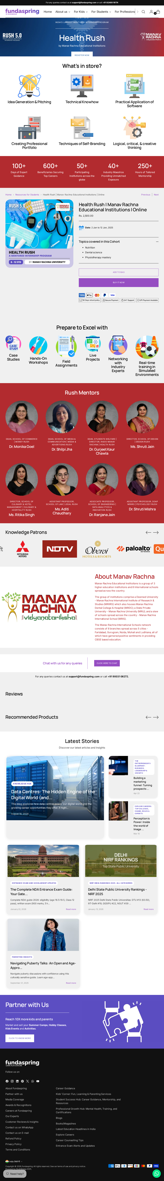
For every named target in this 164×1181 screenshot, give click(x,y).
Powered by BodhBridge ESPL (18, 1169)
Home (8, 194)
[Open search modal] (143, 12)
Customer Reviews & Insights (21, 1121)
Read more (71, 909)
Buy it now (119, 282)
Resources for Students (27, 194)
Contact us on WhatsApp (19, 1127)
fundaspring (27, 1166)
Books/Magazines (66, 1123)
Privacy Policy (13, 1144)
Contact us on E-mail (17, 1132)
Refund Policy (13, 1138)
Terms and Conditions (17, 1149)
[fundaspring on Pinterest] (23, 1082)
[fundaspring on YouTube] (38, 1082)
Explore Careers (65, 1134)
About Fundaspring (16, 1088)
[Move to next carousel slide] (156, 532)
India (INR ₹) (14, 1161)
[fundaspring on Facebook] (7, 1082)
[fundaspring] (22, 12)
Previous (145, 194)
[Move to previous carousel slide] (148, 532)
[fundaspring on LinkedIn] (18, 1082)
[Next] (137, 11)
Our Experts (12, 1116)
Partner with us (14, 1094)
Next (156, 194)
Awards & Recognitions (18, 1105)
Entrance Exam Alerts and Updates (75, 1145)
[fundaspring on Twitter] (28, 1082)
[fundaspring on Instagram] (12, 1082)
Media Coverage (14, 1099)
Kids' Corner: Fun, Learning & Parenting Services (83, 1094)
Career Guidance (65, 1088)
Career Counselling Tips (69, 1140)
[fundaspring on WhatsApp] (33, 1082)
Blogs (59, 1117)
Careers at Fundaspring (18, 1110)
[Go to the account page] (150, 12)
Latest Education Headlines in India (75, 1129)
